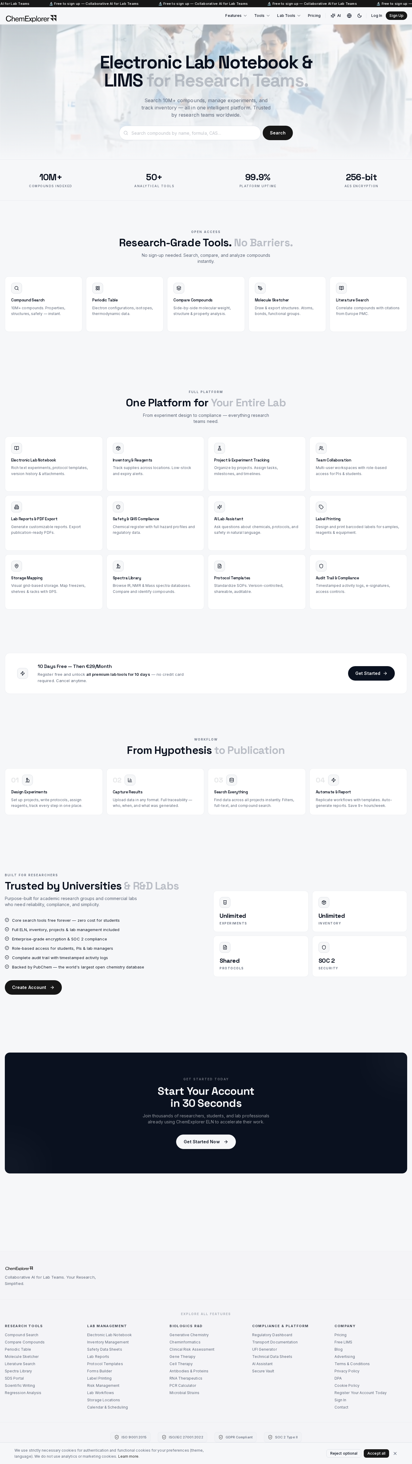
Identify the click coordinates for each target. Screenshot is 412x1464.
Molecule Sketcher (22, 1356)
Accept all (376, 1453)
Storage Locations (103, 1400)
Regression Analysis (23, 1392)
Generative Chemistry (189, 1335)
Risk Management (103, 1385)
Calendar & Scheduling (107, 1407)
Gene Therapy (182, 1356)
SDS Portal (14, 1378)
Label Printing (99, 1378)
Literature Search (20, 1364)
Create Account (29, 987)
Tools (259, 15)
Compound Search (21, 1335)
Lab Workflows (100, 1392)
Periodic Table (18, 1349)
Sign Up (396, 15)
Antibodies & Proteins (189, 1371)
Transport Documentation (275, 1342)
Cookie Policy (347, 1385)
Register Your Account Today (360, 1392)
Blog (338, 1349)
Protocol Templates (105, 1364)
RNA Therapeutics (186, 1378)
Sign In (340, 1400)
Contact (341, 1407)
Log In (376, 15)
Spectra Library (18, 1371)
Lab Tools (286, 15)
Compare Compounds (25, 1342)
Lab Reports (98, 1356)
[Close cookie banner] (395, 1453)
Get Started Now (202, 1141)
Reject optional (343, 1453)
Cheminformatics (185, 1342)
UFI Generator (264, 1349)
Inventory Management (108, 1342)
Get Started (367, 673)
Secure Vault (263, 1371)
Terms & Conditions (352, 1364)
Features (233, 15)
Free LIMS (343, 1342)
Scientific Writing (20, 1385)
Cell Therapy (181, 1364)
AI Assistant (262, 1364)
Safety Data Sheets (104, 1349)
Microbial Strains (184, 1392)
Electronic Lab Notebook (109, 1335)
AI (339, 15)
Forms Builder (99, 1371)
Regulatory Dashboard (272, 1335)
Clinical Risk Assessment (192, 1349)
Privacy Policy (347, 1371)
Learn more (128, 1456)
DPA (338, 1378)
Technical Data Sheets (272, 1356)
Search (278, 132)
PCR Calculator (183, 1385)
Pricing (314, 15)
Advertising (344, 1356)
